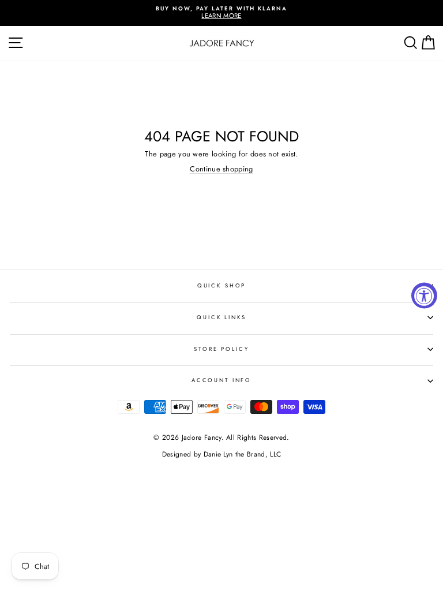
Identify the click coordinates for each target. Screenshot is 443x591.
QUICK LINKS (221, 317)
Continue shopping (221, 169)
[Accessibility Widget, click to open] (424, 296)
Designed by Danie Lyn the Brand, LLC (221, 454)
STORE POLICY (221, 349)
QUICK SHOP (221, 286)
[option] (221, 13)
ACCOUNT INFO (221, 380)
